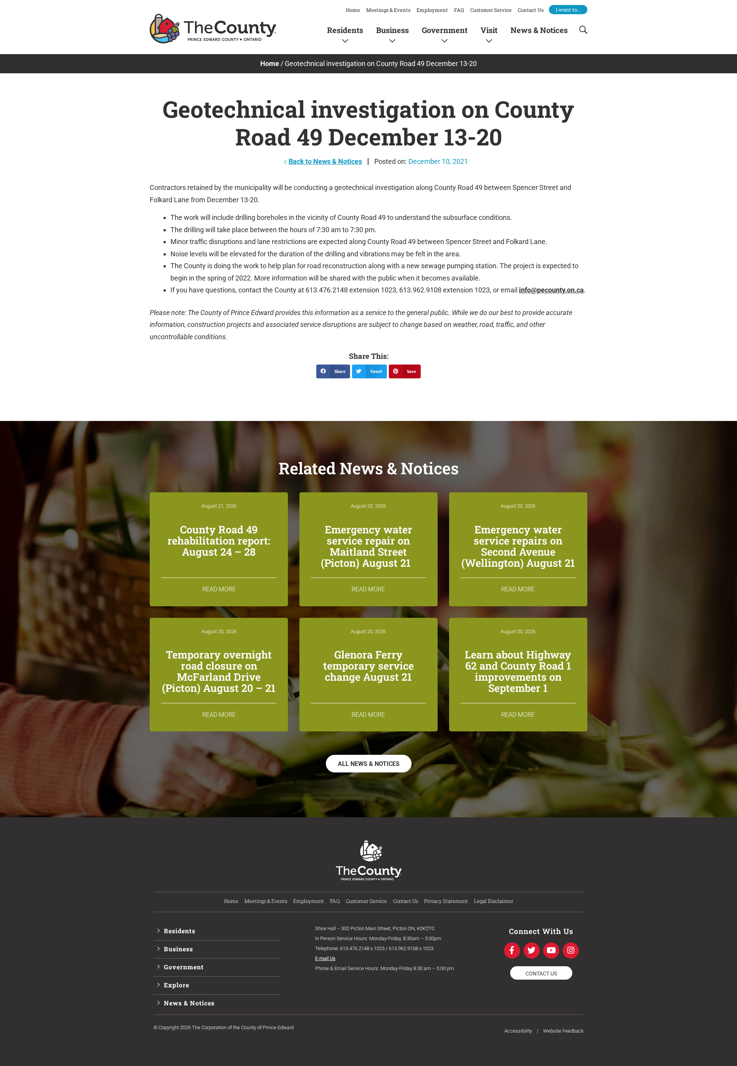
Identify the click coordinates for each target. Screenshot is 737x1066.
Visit (489, 30)
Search (580, 30)
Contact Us (531, 10)
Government (445, 30)
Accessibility (518, 1031)
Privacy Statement (446, 901)
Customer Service (491, 10)
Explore (176, 985)
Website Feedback (563, 1031)
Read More (219, 589)
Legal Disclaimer (493, 901)
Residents (345, 30)
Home (353, 10)
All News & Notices (369, 763)
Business (392, 30)
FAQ (459, 10)
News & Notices (539, 30)
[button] (333, 371)
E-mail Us (325, 958)
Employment (432, 10)
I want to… (568, 9)
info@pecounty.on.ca (551, 290)
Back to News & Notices (325, 161)
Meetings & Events (388, 10)
